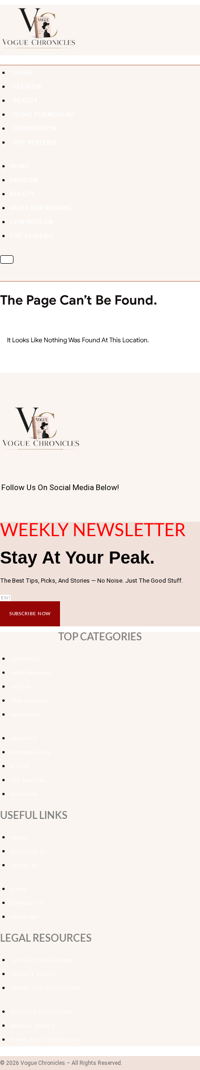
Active (22, 687)
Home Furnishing (44, 115)
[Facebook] (2, 509)
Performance (32, 673)
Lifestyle (25, 659)
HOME (23, 73)
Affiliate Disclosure (43, 960)
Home (20, 838)
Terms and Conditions (46, 988)
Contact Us (29, 852)
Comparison (34, 129)
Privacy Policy (34, 974)
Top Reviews (35, 143)
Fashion (27, 87)
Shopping (26, 715)
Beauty (25, 101)
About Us (25, 866)
